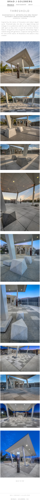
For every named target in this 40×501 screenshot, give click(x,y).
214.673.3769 (26, 495)
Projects (10, 5)
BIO (11, 495)
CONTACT (17, 495)
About (30, 5)
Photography (21, 5)
